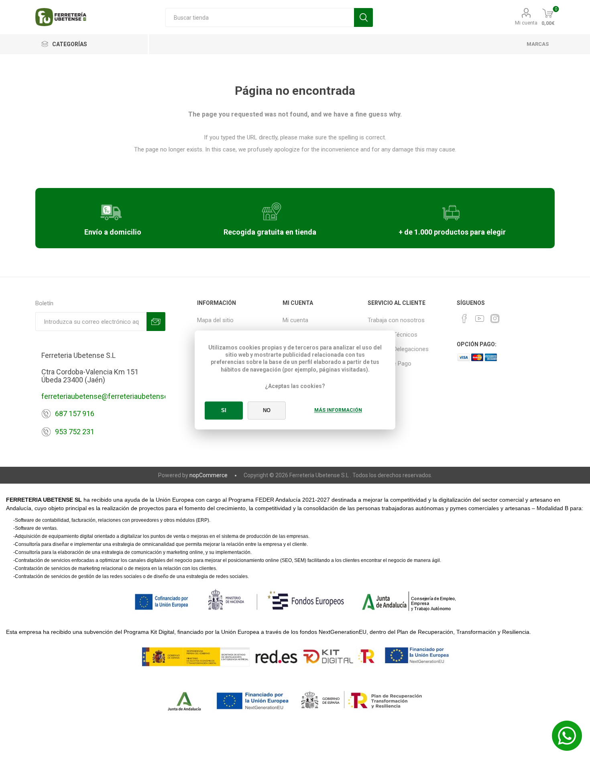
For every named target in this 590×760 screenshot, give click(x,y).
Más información (338, 410)
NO (267, 411)
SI (223, 411)
